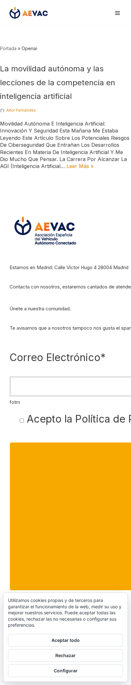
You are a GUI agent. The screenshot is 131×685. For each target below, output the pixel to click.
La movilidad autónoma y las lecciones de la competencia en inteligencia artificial (57, 82)
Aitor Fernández (21, 110)
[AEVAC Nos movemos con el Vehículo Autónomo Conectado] (28, 12)
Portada (8, 48)
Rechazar (65, 655)
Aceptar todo (66, 640)
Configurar (66, 670)
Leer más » (79, 166)
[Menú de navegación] (117, 13)
